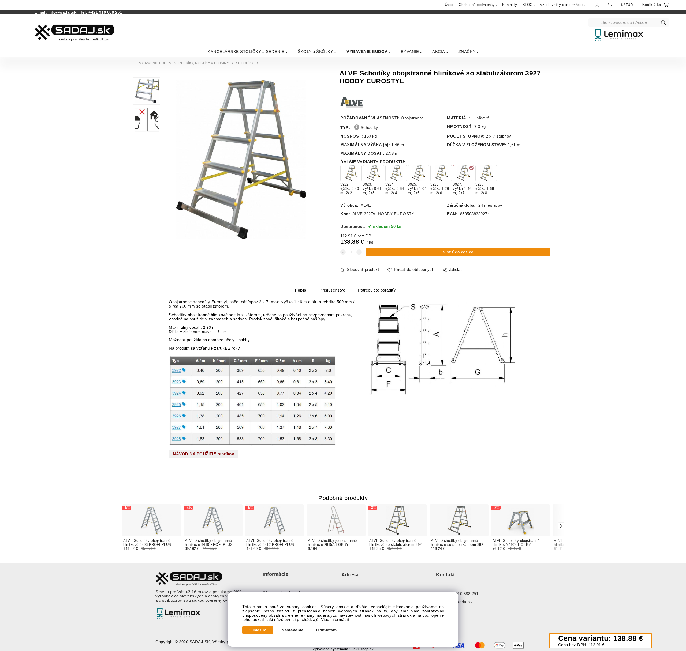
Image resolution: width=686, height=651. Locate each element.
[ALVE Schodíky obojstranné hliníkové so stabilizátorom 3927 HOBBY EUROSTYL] (241, 159)
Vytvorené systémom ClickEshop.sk (343, 649)
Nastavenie (292, 630)
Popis (300, 290)
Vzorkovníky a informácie (561, 5)
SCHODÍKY (245, 63)
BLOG (528, 5)
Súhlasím (257, 630)
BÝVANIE (410, 51)
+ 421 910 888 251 (461, 594)
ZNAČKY (467, 51)
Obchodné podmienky (477, 5)
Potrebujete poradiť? (377, 290)
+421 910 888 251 (105, 12)
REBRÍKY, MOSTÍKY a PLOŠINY (203, 63)
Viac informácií (335, 620)
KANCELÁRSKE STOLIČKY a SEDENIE (246, 51)
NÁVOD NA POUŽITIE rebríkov (203, 454)
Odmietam (326, 630)
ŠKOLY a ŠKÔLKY (315, 51)
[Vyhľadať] (594, 22)
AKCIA (438, 51)
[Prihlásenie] (596, 5)
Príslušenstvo (332, 290)
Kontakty (509, 5)
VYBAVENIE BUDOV (366, 51)
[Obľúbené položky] (610, 4)
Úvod (449, 5)
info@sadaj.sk (63, 12)
